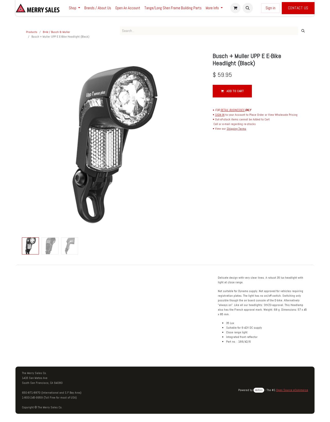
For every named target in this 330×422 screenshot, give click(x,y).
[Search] (303, 31)
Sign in (270, 7)
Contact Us (298, 7)
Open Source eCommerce (292, 390)
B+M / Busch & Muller (56, 32)
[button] (248, 8)
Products (31, 32)
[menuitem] (74, 8)
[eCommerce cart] (235, 8)
